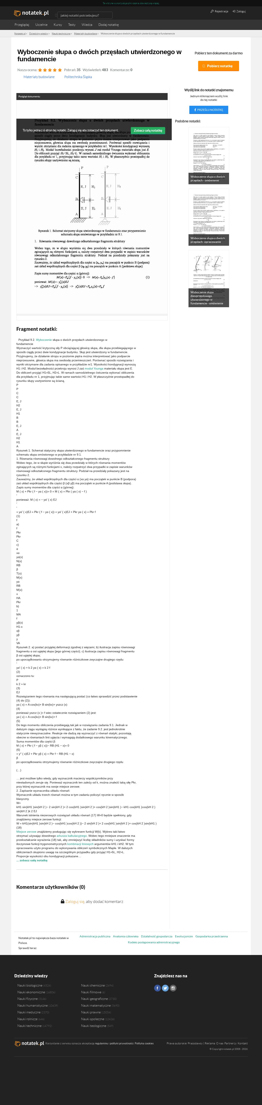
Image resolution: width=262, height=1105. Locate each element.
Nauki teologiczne (93, 1026)
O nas (219, 1043)
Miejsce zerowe (26, 831)
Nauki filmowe (91, 992)
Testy (72, 24)
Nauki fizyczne (27, 998)
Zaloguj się (74, 901)
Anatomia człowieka (125, 936)
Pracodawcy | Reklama (201, 1043)
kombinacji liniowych (80, 844)
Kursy (58, 24)
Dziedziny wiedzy (31, 975)
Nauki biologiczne (29, 985)
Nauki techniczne (29, 1026)
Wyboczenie (44, 339)
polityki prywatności (121, 1043)
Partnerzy (230, 1043)
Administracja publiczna (95, 936)
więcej (155, 3)
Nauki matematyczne (96, 1005)
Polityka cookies (144, 1043)
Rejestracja (221, 11)
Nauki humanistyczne (32, 1005)
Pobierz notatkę (220, 66)
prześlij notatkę (210, 109)
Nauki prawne (91, 1012)
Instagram (173, 988)
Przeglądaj (22, 24)
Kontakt (243, 1043)
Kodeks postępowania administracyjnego (154, 942)
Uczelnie (41, 24)
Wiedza (87, 24)
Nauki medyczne (29, 1012)
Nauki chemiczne (93, 985)
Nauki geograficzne (94, 998)
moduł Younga (94, 368)
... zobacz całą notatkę (31, 860)
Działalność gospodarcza (156, 936)
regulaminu (101, 1043)
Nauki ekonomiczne (31, 992)
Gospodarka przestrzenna (211, 936)
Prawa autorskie (177, 1043)
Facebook (157, 988)
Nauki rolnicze (27, 1019)
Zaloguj (241, 11)
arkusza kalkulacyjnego (72, 835)
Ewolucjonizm (184, 936)
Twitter (165, 988)
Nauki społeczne (92, 1019)
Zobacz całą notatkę (148, 130)
